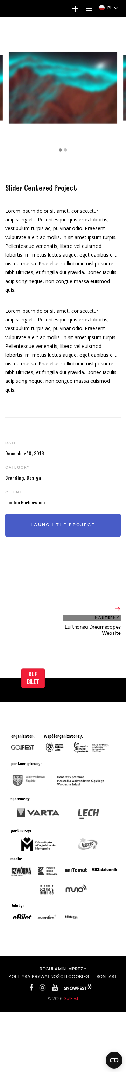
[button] (108, 7)
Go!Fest (70, 999)
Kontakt (107, 977)
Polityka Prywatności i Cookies (48, 977)
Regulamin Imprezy (63, 969)
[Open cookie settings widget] (114, 1060)
